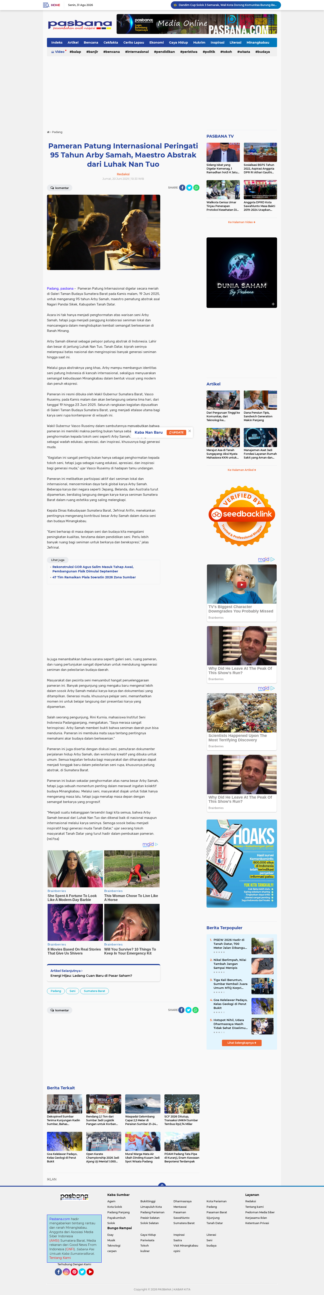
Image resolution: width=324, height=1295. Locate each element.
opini (176, 1251)
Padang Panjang (118, 1212)
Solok (111, 1223)
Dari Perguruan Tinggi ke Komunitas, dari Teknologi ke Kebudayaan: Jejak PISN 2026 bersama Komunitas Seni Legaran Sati (223, 416)
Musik (111, 1240)
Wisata (245, 52)
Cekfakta (111, 42)
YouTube (93, 1277)
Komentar (62, 188)
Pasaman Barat (217, 1212)
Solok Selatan (149, 1223)
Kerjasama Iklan (256, 1217)
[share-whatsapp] (196, 188)
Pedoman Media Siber (260, 1212)
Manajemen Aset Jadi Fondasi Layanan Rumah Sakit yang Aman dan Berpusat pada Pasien (260, 453)
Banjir (93, 52)
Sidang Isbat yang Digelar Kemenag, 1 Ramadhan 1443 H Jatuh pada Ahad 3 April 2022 (223, 168)
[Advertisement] (162, 91)
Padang (56, 991)
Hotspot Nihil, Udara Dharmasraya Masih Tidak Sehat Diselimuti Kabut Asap (231, 1024)
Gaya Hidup (178, 42)
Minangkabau (258, 42)
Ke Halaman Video (240, 222)
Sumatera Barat (94, 991)
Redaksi (250, 1201)
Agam (111, 1201)
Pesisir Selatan (150, 1217)
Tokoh (227, 52)
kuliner (145, 1251)
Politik (210, 52)
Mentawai (179, 1206)
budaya (264, 52)
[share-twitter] (189, 188)
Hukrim (199, 42)
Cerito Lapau (133, 42)
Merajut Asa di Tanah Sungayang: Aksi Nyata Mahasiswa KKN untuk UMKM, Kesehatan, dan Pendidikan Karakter (222, 453)
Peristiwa (189, 52)
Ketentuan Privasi (257, 1223)
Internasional (138, 52)
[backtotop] (162, 1187)
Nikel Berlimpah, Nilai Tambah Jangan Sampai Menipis (230, 963)
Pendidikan (165, 52)
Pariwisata (147, 1240)
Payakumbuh (116, 1217)
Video (59, 52)
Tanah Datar (215, 1223)
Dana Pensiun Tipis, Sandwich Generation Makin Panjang (258, 416)
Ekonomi (156, 42)
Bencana (91, 42)
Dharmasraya (182, 1201)
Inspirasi (217, 42)
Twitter (84, 1277)
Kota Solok (114, 1206)
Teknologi (113, 1245)
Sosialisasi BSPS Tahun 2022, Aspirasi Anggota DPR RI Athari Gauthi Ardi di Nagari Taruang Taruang (259, 168)
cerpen (112, 1251)
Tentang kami (254, 1206)
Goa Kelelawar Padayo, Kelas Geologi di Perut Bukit (230, 1004)
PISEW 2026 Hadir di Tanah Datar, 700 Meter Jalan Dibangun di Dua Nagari (230, 944)
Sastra (177, 1240)
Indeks (56, 42)
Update (177, 432)
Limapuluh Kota (151, 1206)
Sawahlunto (181, 1217)
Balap (76, 52)
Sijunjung (213, 1217)
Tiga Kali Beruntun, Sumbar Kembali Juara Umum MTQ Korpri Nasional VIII (231, 984)
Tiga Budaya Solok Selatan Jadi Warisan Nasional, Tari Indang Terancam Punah (228, 5)
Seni (72, 991)
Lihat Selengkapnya (240, 1042)
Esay (110, 1234)
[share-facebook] (182, 188)
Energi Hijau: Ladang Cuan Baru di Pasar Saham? (91, 975)
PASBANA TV (220, 136)
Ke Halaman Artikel (241, 470)
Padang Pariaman (152, 1212)
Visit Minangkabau (185, 1245)
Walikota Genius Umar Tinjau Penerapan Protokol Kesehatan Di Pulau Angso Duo (222, 206)
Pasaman (179, 1212)
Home (55, 5)
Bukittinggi (147, 1201)
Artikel (73, 42)
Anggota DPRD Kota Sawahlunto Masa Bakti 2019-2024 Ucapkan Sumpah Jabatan (259, 206)
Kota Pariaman (217, 1201)
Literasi (235, 42)
